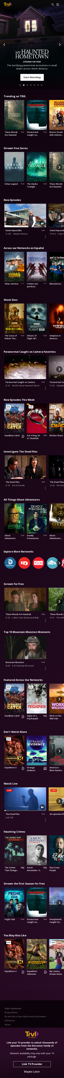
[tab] (20, 85)
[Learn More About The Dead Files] (45, 488)
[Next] (60, 45)
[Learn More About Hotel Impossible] (45, 236)
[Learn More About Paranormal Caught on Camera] (45, 388)
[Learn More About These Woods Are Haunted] (45, 620)
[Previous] (4, 45)
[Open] (57, 4)
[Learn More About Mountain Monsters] (45, 668)
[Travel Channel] (8, 5)
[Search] (51, 4)
